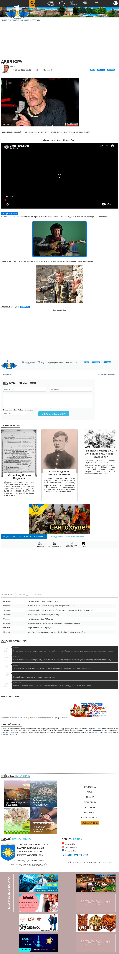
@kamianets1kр (70, 847)
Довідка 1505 (90, 823)
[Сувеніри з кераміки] (96, 923)
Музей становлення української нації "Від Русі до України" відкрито (55, 632)
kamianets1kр (69, 844)
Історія (90, 807)
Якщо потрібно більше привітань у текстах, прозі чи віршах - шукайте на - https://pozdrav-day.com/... (53, 666)
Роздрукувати (28, 362)
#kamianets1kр (70, 851)
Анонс (90, 797)
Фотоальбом (90, 817)
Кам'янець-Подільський (93, 730)
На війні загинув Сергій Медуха (40, 619)
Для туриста (90, 812)
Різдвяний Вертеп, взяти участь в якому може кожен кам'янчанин (54, 623)
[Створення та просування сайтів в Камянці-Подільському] (38, 883)
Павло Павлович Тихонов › (107, 374)
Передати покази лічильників (67, 536)
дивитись (25, 307)
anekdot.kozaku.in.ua (19, 718)
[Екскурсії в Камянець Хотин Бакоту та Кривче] (96, 883)
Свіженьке (9, 595)
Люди (27, 20)
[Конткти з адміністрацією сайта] (96, 3)
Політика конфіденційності (22, 861)
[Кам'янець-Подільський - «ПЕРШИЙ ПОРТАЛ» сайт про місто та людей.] (17, 12)
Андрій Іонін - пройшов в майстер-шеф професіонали (49, 606)
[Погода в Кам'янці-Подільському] (61, 3)
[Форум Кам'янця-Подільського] (85, 3)
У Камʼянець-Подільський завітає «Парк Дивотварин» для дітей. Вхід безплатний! (60, 610)
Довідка (25, 595)
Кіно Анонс (73, 3)
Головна (90, 787)
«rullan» (107, 862)
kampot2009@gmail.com (30, 855)
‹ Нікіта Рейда (7, 374)
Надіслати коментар (54, 414)
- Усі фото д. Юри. (9, 214)
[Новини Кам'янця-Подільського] (50, 3)
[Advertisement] (59, 40)
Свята (39, 595)
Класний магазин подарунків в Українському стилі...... (34, 675)
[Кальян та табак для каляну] (38, 943)
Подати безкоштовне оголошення (23, 536)
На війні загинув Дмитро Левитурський (43, 601)
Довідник (90, 802)
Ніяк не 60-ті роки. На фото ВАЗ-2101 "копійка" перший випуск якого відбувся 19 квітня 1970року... (52, 684)
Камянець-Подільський (12, 20)
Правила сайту (40, 861)
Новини (90, 792)
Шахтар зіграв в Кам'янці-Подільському (43, 615)
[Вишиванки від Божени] (38, 923)
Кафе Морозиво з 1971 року (39, 628)
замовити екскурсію (9, 734)
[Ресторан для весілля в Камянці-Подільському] (38, 903)
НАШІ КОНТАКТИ (76, 855)
